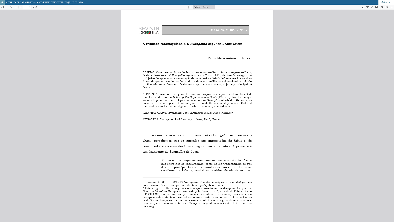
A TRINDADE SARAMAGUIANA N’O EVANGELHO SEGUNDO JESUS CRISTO (44, 2)
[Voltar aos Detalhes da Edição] (2, 2)
